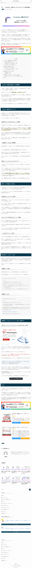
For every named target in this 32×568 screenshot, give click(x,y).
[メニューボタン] (1, 1)
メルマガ (3, 511)
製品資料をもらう (16, 422)
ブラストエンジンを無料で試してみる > (16, 378)
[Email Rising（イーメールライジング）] (16, 1)
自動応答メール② (7, 73)
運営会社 (19, 565)
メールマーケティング (5, 507)
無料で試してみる (25, 422)
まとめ (5, 77)
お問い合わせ (16, 438)
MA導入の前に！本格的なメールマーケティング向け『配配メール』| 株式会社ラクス (18, 528)
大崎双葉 (5, 456)
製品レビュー (4, 513)
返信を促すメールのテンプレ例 (8, 71)
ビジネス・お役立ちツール (6, 499)
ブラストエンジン (4, 346)
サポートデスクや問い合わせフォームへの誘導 (11, 68)
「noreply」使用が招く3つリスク (9, 61)
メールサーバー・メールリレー (7, 503)
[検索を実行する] (30, 489)
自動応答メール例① (8, 72)
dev (3, 495)
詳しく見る (16, 524)
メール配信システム (5, 509)
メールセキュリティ (5, 505)
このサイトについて (14, 565)
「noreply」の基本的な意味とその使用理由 (10, 60)
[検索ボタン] (31, 1)
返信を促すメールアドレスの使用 (9, 67)
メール (3, 9)
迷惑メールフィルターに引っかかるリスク (11, 65)
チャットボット (4, 497)
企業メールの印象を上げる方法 (8, 66)
